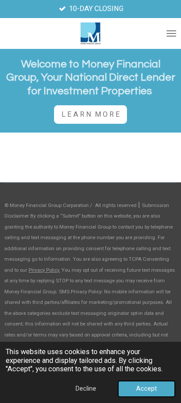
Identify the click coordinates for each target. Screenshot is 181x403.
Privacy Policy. (44, 270)
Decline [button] (86, 388)
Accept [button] (146, 388)
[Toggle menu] (171, 33)
